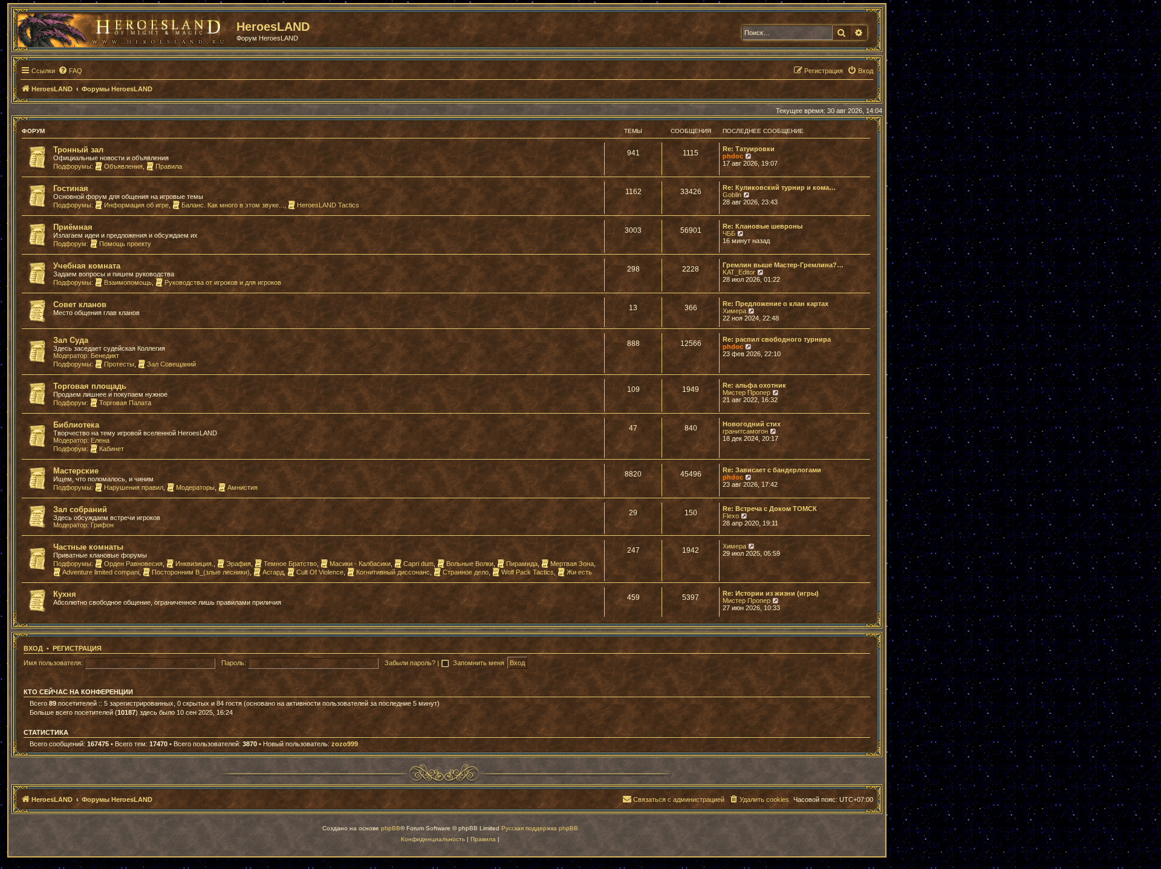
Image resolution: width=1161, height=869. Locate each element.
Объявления (123, 166)
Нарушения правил (133, 487)
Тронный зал (78, 149)
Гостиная (70, 188)
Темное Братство (290, 563)
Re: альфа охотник (754, 385)
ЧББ (729, 233)
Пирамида (522, 563)
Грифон (102, 525)
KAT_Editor (739, 272)
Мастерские (76, 470)
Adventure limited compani (100, 572)
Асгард (273, 572)
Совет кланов (79, 304)
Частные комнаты (88, 547)
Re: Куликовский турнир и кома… (779, 187)
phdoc (733, 156)
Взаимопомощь (128, 282)
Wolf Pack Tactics (527, 572)
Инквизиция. (194, 563)
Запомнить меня (479, 662)
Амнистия (242, 487)
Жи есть (579, 572)
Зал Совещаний (171, 364)
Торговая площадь (89, 386)
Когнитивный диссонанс (393, 572)
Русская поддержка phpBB (539, 828)
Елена (100, 440)
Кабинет (111, 448)
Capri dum (418, 563)
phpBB (390, 828)
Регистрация (77, 648)
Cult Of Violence (319, 572)
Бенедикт (105, 355)
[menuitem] (70, 70)
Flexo (731, 515)
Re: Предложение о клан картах (775, 303)
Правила (168, 166)
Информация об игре (136, 205)
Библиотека (76, 424)
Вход (33, 648)
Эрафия (238, 563)
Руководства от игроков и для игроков (222, 282)
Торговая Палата (125, 402)
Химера (734, 310)
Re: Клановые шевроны (762, 226)
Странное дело (466, 572)
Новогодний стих (752, 424)
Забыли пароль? (410, 662)
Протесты (119, 364)
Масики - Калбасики (360, 563)
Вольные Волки (469, 563)
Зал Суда (70, 340)
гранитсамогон (745, 431)
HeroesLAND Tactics (328, 205)
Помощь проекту (125, 243)
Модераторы (195, 487)
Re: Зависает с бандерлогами (772, 470)
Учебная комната (86, 265)
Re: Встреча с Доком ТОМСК (770, 508)
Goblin (732, 194)
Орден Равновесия (133, 563)
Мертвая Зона (572, 563)
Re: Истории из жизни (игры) (771, 593)
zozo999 (344, 743)
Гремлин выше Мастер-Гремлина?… (783, 265)
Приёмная (73, 227)
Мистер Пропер (746, 392)
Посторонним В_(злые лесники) (201, 572)
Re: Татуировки (749, 148)
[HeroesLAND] (123, 27)
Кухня (64, 594)
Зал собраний (80, 509)
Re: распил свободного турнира (777, 339)
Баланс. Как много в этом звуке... (232, 205)
